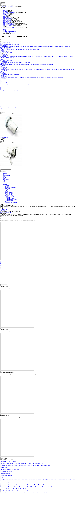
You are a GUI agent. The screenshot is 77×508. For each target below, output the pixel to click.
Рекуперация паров (19, 64)
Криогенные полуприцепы (10, 198)
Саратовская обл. (23, 494)
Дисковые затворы (10, 90)
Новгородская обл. (38, 486)
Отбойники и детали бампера (6, 46)
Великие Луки (3, 465)
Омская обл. (10, 488)
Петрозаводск (14, 490)
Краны (15, 90)
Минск (17, 484)
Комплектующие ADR (65, 56)
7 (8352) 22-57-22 (3, 210)
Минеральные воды (12, 484)
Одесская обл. (3, 488)
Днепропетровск (8, 469)
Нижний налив (3, 63)
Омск (7, 488)
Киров (44, 479)
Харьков (6, 500)
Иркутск (2, 477)
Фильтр (1, 86)
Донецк (18, 469)
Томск (21, 496)
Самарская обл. (6, 494)
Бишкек (22, 463)
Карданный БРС (10, 44)
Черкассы (11, 502)
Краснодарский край (66, 479)
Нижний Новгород (31, 486)
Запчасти (20, 1)
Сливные (2, 60)
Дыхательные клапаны (4, 62)
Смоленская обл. (47, 494)
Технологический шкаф (45, 56)
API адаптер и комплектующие (29, 64)
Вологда (34, 465)
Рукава (9, 47)
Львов (13, 482)
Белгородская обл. (17, 463)
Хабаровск (2, 500)
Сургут (54, 494)
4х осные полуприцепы (9, 196)
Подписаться (3, 171)
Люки (1, 58)
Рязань (54, 492)
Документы (38, 1)
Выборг (49, 465)
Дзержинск (2, 469)
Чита (22, 502)
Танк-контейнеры (8, 194)
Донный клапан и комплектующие (7, 74)
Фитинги (19, 90)
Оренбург (25, 488)
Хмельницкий (18, 500)
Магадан (2, 484)
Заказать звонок (18, 6)
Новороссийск (45, 486)
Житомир (8, 473)
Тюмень (35, 496)
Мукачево (36, 484)
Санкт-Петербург (13, 494)
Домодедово (14, 469)
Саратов (18, 494)
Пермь (10, 490)
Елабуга (7, 471)
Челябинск (7, 502)
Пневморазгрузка (3, 48)
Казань (1, 479)
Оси (6, 201)
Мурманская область (42, 484)
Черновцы (19, 502)
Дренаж (10, 60)
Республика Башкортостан (5, 492)
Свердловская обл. (30, 494)
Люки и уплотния (3, 70)
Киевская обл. (40, 479)
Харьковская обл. (11, 500)
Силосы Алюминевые (4, 212)
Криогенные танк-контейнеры (11, 199)
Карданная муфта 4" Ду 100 (5, 137)
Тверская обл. (10, 496)
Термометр (2, 69)
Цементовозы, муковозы (5, 42)
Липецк (9, 482)
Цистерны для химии (4, 92)
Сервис (23, 1)
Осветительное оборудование (57, 46)
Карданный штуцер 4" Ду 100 (6, 108)
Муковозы (7, 190)
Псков (26, 490)
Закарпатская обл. (3, 475)
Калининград (6, 479)
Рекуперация (6, 60)
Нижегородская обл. (23, 486)
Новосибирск (50, 486)
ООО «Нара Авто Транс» (18, 488)
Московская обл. (30, 484)
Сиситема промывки (4, 85)
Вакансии (34, 1)
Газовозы (2, 75)
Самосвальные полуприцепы (10, 187)
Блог (7, 1)
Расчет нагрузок (28, 1)
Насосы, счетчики (3, 51)
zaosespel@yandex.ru (11, 6)
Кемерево (26, 479)
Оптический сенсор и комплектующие (7, 64)
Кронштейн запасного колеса (34, 46)
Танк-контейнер (3, 101)
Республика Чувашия (24, 492)
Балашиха (4, 463)
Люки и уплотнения (4, 47)
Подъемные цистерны (9, 195)
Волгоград (21, 465)
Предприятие (3, 1)
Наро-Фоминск (11, 486)
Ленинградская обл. (4, 482)
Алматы (9, 461)
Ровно (36, 492)
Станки (10, 212)
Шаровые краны (21, 49)
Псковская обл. (30, 490)
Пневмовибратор (67, 46)
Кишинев (55, 479)
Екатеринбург (3, 471)
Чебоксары (2, 502)
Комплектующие (3, 45)
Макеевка (6, 484)
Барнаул (8, 463)
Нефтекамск (16, 486)
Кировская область (49, 479)
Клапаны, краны (3, 61)
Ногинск (55, 486)
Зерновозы (7, 186)
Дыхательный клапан (49, 64)
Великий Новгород (10, 465)
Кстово (9, 480)
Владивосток (16, 465)
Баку (1, 463)
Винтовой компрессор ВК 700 (11, 202)
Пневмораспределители (40, 64)
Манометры (21, 46)
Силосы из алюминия (9, 200)
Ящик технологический (51, 69)
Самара (1, 494)
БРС (1, 43)
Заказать (2, 141)
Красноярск (72, 479)
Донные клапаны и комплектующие (16, 62)
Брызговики (42, 46)
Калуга (19, 479)
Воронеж (37, 465)
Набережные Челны (4, 486)
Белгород (11, 463)
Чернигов (15, 502)
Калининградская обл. (13, 479)
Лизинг (17, 1)
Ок (1, 216)
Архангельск (13, 461)
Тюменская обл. (31, 496)
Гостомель (2, 467)
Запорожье (10, 475)
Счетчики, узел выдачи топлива (6, 52)
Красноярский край (4, 480)
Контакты (42, 1)
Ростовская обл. (49, 492)
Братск (25, 463)
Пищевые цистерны (4, 80)
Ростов (38, 492)
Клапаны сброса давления (5, 49)
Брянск (36, 463)
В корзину (2, 112)
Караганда (23, 479)
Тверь (14, 496)
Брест (28, 463)
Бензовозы (2, 50)
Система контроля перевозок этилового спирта (9, 91)
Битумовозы (2, 65)
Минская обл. (21, 484)
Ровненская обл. (31, 492)
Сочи (51, 494)
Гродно (6, 467)
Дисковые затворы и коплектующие (32, 49)
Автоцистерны (8, 197)
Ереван (10, 471)
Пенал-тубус (26, 46)
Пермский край (6, 490)
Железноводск (3, 473)
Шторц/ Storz (16, 44)
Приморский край (20, 490)
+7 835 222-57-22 (3, 6)
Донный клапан (3, 90)
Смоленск (41, 494)
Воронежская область (44, 465)
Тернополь (18, 496)
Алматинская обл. (3, 461)
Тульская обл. (25, 496)
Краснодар (59, 479)
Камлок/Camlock (3, 44)
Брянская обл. (40, 463)
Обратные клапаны (14, 49)
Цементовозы (7, 188)
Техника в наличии (11, 1)
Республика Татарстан (15, 492)
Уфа (5, 498)
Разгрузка (2, 88)
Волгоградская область (27, 465)
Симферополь (36, 494)
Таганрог (2, 496)
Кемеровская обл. (32, 479)
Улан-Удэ (2, 498)
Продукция (5, 184)
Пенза (1, 490)
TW (19, 44)
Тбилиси (6, 496)
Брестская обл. (32, 463)
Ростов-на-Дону (43, 492)
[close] (0, 285)
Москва (25, 484)
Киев (37, 479)
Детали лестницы (15, 46)
